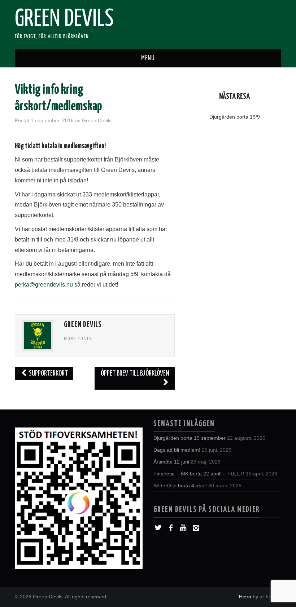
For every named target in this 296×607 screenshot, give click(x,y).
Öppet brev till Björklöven (135, 373)
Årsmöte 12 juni (171, 462)
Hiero (245, 596)
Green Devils (64, 19)
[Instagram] (195, 527)
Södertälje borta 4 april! (180, 485)
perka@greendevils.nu (44, 285)
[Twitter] (157, 527)
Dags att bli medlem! (176, 450)
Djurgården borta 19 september (189, 438)
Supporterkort (48, 373)
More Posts (78, 338)
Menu (148, 58)
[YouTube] (183, 527)
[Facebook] (170, 527)
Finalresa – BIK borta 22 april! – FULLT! (198, 474)
